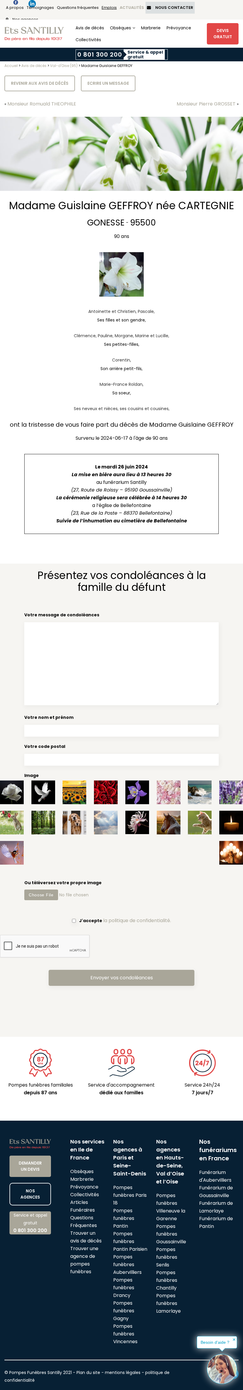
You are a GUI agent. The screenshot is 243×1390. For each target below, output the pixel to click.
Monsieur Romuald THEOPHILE (41, 103)
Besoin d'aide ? (215, 1342)
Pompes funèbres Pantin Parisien (130, 1241)
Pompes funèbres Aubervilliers (127, 1264)
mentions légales (122, 1372)
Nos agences (30, 1194)
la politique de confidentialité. (137, 920)
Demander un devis (30, 1166)
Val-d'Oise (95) (64, 65)
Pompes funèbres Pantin (123, 1218)
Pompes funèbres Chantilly (166, 1280)
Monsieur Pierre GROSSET (206, 103)
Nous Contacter (174, 7)
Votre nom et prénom (48, 717)
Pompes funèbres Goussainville (171, 1234)
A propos (15, 7)
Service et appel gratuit (30, 1223)
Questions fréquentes (78, 7)
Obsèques (120, 28)
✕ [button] (234, 1339)
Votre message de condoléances (61, 615)
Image (31, 775)
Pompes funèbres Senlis (166, 1257)
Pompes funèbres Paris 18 (130, 1195)
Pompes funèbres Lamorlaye (168, 1303)
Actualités (132, 7)
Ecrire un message (108, 83)
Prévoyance (179, 28)
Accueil (11, 65)
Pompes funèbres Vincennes (125, 1334)
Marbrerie (151, 28)
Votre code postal (44, 746)
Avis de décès (90, 28)
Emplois (109, 7)
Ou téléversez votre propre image (63, 883)
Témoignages (40, 7)
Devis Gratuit (222, 34)
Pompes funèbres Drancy (123, 1288)
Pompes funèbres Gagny (123, 1311)
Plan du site (88, 1372)
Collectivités (88, 40)
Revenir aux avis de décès (39, 83)
